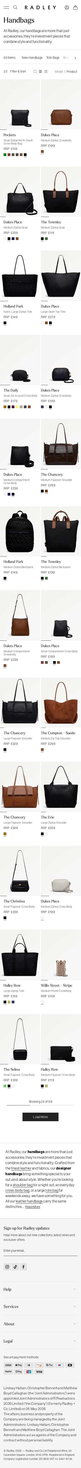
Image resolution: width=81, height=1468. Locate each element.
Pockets (10, 135)
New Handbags (32, 57)
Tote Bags (53, 57)
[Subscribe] (73, 1250)
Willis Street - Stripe (56, 985)
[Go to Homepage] (40, 7)
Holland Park (13, 306)
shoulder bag (23, 1185)
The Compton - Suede (58, 733)
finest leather (21, 1168)
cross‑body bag (17, 1190)
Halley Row (12, 985)
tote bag (51, 1190)
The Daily (11, 390)
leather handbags (29, 1201)
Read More (32, 1207)
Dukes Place (50, 135)
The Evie (47, 817)
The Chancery (52, 474)
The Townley (51, 222)
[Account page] (67, 7)
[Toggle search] (16, 7)
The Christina (14, 901)
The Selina (12, 1069)
